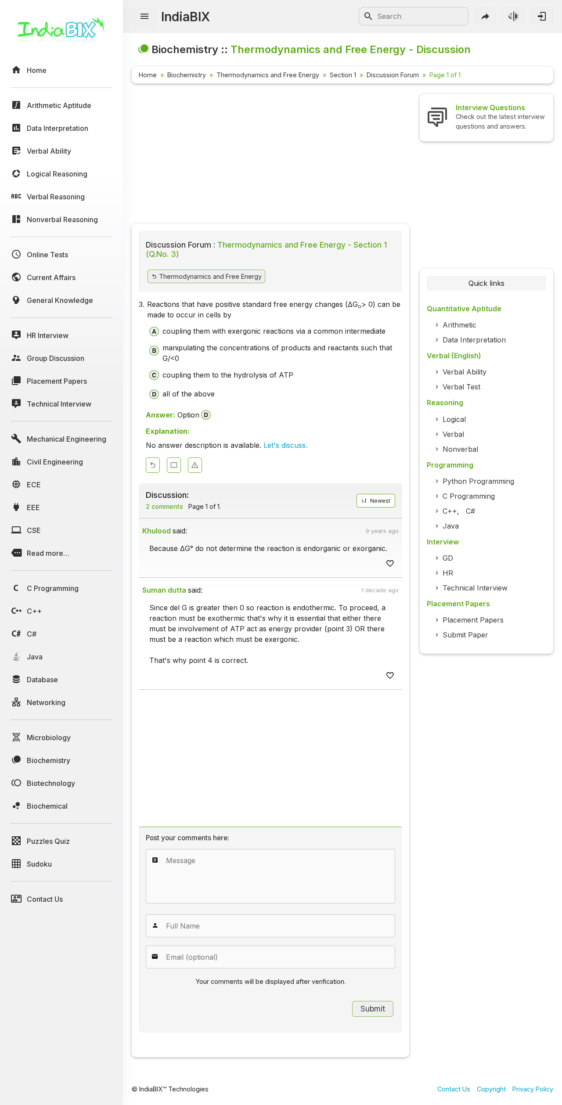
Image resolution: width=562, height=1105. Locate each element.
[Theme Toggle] (513, 16)
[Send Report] (195, 465)
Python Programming (478, 481)
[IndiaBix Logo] (61, 34)
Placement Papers (473, 619)
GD (448, 558)
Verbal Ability (464, 371)
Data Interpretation (474, 339)
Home (148, 75)
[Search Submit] (368, 16)
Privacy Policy (532, 1089)
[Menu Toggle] (144, 16)
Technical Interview (475, 587)
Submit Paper (465, 634)
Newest (379, 500)
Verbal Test (461, 386)
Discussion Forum (393, 75)
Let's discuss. (285, 445)
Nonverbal (460, 449)
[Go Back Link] (153, 465)
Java (451, 526)
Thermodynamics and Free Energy (267, 75)
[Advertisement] (270, 155)
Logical (454, 419)
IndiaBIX (185, 16)
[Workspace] (174, 465)
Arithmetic (459, 324)
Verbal (453, 434)
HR (448, 573)
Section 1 (343, 75)
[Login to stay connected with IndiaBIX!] (541, 16)
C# (470, 511)
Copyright (491, 1089)
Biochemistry (186, 75)
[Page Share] (485, 16)
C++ (450, 511)
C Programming (469, 496)
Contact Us (453, 1089)
